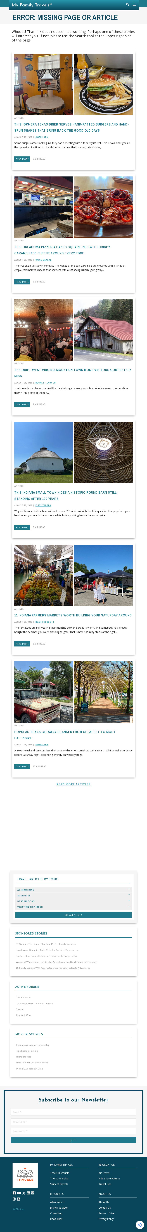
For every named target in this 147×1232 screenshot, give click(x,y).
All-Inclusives (57, 1202)
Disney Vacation (59, 1207)
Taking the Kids (23, 1056)
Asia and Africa (24, 1015)
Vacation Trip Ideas (30, 907)
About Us (104, 1202)
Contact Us (105, 1207)
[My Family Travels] (25, 1175)
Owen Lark (41, 137)
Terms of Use (106, 1213)
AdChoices (19, 1209)
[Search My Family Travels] (127, 5)
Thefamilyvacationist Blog (29, 1068)
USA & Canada (23, 997)
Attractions (25, 889)
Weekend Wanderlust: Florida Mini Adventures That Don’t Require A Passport (56, 962)
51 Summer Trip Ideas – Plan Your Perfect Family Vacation (46, 944)
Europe (19, 1009)
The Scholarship (59, 1178)
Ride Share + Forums (27, 1051)
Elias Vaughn (43, 505)
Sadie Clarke (43, 260)
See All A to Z (73, 914)
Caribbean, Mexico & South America (34, 1003)
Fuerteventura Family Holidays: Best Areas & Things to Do (46, 956)
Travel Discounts (59, 1173)
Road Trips (56, 1219)
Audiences (24, 895)
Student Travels (59, 1184)
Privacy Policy (106, 1219)
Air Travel (104, 1173)
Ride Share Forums (109, 1178)
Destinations (26, 901)
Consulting (56, 1213)
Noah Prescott (44, 622)
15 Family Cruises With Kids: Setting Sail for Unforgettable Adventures (53, 968)
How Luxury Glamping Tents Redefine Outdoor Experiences (47, 950)
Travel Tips (105, 1184)
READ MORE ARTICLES (73, 784)
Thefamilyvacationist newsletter (32, 1045)
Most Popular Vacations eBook (32, 1062)
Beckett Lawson (45, 382)
